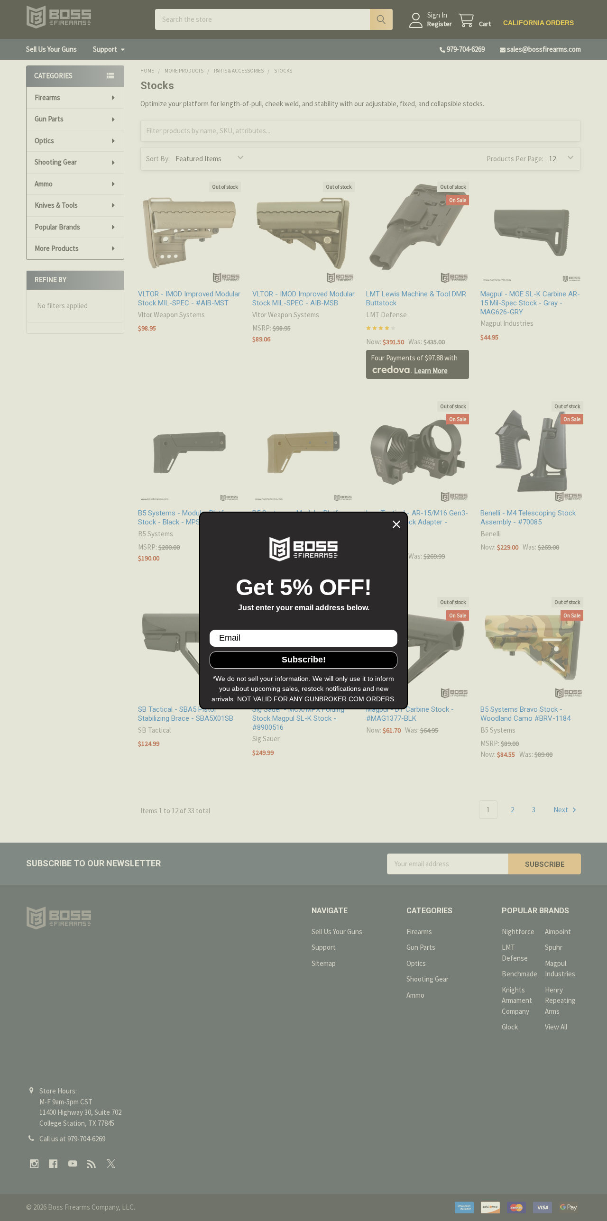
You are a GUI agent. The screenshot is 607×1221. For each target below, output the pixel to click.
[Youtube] (72, 1164)
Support (105, 49)
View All (556, 1026)
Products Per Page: (515, 158)
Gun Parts (49, 118)
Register (439, 24)
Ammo (44, 183)
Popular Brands (57, 226)
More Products (57, 248)
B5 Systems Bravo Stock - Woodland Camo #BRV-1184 (525, 714)
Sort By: (158, 158)
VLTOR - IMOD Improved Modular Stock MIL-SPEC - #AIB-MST (189, 298)
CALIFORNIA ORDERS (538, 23)
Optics (44, 140)
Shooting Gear (56, 161)
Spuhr (553, 947)
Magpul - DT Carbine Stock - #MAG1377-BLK (410, 714)
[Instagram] (34, 1164)
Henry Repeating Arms (560, 1000)
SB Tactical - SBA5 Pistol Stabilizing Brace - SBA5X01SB (185, 714)
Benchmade (519, 973)
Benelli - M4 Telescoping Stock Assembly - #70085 (528, 517)
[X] (111, 1164)
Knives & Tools (56, 205)
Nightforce (518, 931)
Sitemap (324, 963)
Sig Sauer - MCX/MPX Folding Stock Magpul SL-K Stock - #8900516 (298, 718)
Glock (510, 1026)
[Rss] (91, 1164)
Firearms (47, 97)
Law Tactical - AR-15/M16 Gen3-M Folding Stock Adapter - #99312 (417, 522)
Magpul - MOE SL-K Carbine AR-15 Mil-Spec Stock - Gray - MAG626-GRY (530, 303)
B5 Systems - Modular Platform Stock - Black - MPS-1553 (187, 517)
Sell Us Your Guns (51, 49)
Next (561, 809)
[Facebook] (53, 1164)
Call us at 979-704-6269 (72, 1138)
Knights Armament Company (517, 1000)
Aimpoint (558, 931)
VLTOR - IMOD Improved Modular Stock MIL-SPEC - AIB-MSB (303, 298)
